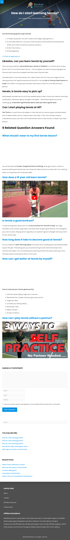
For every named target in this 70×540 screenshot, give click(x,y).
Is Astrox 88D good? (9, 470)
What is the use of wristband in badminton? (17, 476)
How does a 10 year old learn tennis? (24, 177)
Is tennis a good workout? (18, 220)
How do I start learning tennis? (12, 438)
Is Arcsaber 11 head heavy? (11, 473)
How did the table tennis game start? (15, 446)
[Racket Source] (35, 5)
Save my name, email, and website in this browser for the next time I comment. (32, 404)
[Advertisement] (35, 151)
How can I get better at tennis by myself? (27, 258)
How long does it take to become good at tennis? (32, 239)
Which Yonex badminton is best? (13, 464)
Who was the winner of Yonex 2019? (14, 467)
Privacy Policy (8, 507)
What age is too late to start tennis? (14, 449)
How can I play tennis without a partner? (27, 318)
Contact (6, 498)
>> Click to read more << (11, 56)
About (6, 493)
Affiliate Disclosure (10, 502)
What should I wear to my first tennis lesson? (29, 135)
